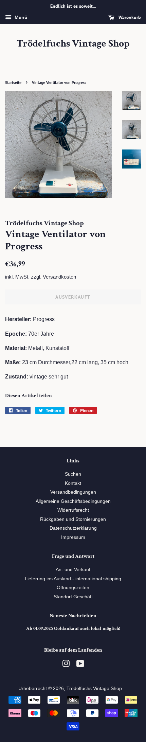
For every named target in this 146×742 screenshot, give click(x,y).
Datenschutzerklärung (73, 528)
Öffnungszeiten (73, 587)
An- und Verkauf (73, 569)
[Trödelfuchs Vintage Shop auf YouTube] (80, 665)
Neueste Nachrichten (73, 616)
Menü (20, 17)
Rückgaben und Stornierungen (73, 519)
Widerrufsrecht (73, 510)
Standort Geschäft (73, 596)
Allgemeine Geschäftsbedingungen (73, 501)
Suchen (73, 474)
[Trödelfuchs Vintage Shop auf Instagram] (66, 665)
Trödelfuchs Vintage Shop (73, 44)
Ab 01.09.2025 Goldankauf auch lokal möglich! (73, 628)
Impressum (73, 537)
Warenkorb (129, 17)
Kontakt (73, 483)
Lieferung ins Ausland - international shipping (73, 578)
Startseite (13, 82)
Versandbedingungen (73, 492)
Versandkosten (59, 277)
